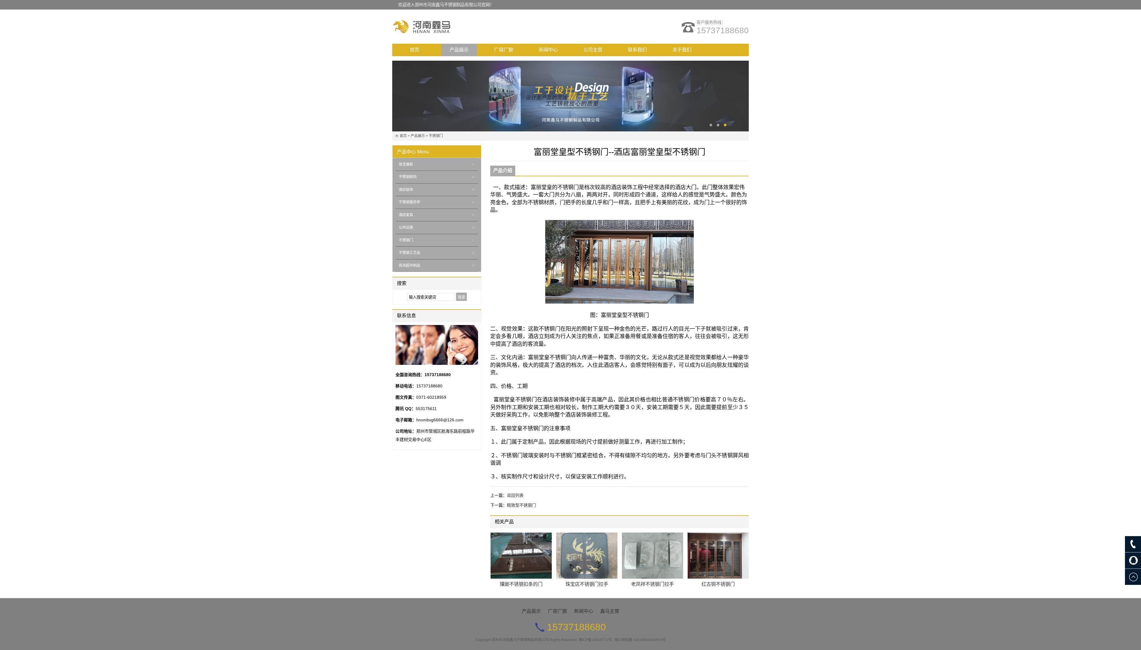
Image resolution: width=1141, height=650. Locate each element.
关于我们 (681, 49)
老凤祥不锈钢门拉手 (652, 584)
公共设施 (406, 227)
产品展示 (459, 49)
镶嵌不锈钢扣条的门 (521, 584)
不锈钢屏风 (408, 177)
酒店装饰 (406, 190)
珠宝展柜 (406, 164)
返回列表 (515, 495)
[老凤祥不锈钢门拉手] (652, 556)
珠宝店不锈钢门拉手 (586, 584)
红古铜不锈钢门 (718, 584)
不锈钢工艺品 (409, 253)
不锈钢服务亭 (409, 202)
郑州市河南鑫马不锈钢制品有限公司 (520, 640)
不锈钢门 (436, 136)
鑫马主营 (609, 611)
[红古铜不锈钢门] (718, 556)
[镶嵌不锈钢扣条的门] (521, 556)
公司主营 (592, 49)
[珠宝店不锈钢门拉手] (586, 556)
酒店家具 (406, 215)
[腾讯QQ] (1133, 560)
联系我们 (637, 49)
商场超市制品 (409, 265)
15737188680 (722, 30)
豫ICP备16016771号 (595, 640)
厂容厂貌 (503, 49)
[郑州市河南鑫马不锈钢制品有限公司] (444, 27)
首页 (414, 49)
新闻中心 (548, 49)
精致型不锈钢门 (521, 505)
